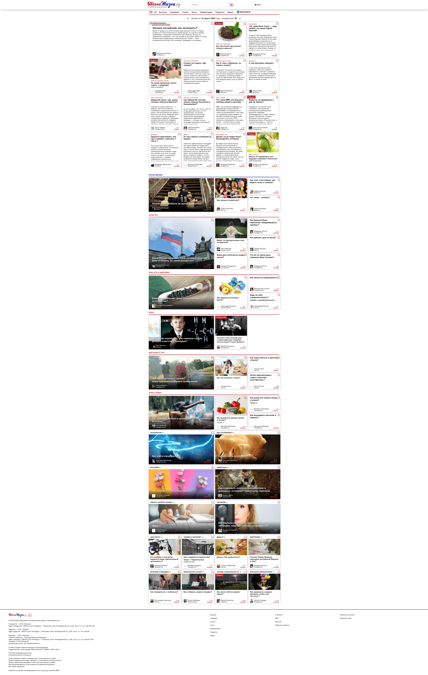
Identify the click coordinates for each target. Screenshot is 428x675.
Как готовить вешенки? (232, 456)
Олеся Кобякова (260, 208)
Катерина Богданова (227, 164)
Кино (151, 312)
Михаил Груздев (260, 600)
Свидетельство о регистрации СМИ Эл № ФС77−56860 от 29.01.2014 (34, 649)
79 (210, 208)
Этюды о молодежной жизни (262, 300)
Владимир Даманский (163, 164)
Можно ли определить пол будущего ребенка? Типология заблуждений (263, 158)
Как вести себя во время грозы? (228, 592)
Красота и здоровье (159, 272)
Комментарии (206, 12)
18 (210, 460)
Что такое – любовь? (260, 197)
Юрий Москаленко (227, 346)
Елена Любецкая (194, 600)
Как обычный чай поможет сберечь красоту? (228, 47)
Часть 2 (253, 403)
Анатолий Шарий (162, 207)
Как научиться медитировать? (264, 277)
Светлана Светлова (230, 460)
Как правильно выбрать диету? (228, 298)
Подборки (174, 12)
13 (276, 164)
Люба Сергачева (227, 208)
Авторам (278, 621)
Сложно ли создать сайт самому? (195, 64)
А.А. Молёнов (161, 425)
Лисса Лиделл (160, 127)
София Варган (161, 530)
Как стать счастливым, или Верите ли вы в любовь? (262, 181)
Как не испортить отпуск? (228, 377)
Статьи (185, 12)
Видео (230, 12)
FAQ (276, 618)
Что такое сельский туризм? (168, 378)
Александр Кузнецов (228, 306)
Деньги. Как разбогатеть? (228, 557)
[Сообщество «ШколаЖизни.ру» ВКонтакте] (243, 12)
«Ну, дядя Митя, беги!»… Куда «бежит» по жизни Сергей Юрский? (263, 28)
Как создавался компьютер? (197, 557)
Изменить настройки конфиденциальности (24, 670)
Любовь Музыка (260, 248)
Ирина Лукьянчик (227, 600)
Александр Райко (194, 90)
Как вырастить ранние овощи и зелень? (230, 418)
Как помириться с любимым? (164, 591)
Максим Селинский (164, 53)
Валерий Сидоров (194, 565)
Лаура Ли (223, 127)
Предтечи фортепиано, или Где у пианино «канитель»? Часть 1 (163, 138)
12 (276, 91)
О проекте (279, 615)
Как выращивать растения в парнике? (263, 416)
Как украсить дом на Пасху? (263, 237)
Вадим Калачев (259, 191)
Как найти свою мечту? (165, 456)
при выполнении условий (45, 662)
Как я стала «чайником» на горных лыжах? (228, 64)
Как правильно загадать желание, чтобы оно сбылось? (261, 593)
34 (211, 128)
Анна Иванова (226, 248)
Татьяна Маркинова (228, 565)
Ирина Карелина (226, 90)
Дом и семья (155, 392)
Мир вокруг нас (157, 352)
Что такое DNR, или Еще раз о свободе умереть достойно (230, 100)
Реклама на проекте (347, 615)
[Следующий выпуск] (240, 18)
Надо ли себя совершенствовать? (259, 296)
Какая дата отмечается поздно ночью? (231, 256)
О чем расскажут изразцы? (261, 63)
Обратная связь (346, 618)
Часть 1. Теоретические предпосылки (194, 561)
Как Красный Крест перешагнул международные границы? (263, 222)
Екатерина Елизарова (164, 305)
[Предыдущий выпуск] (188, 18)
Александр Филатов (261, 306)
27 (243, 54)
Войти (258, 4)
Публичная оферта (282, 625)
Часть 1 (156, 526)
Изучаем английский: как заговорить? (175, 27)
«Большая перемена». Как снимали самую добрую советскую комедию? (177, 339)
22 (276, 530)
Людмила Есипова (229, 530)
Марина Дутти (228, 495)
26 (278, 386)
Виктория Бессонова (261, 288)
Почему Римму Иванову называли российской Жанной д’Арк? (264, 559)
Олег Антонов (259, 386)
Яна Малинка (161, 345)
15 (278, 191)
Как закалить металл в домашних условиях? (171, 420)
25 (245, 600)
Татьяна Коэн (226, 386)
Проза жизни (156, 175)
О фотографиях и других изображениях (23, 658)
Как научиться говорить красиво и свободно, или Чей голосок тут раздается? (243, 524)
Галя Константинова (260, 127)
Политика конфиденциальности (20, 653)
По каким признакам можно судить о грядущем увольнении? (164, 84)
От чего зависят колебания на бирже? (197, 137)
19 (278, 289)
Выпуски (163, 12)
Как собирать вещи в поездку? (198, 591)
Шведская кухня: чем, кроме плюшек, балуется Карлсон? (164, 100)
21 (178, 128)
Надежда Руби (160, 90)
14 (278, 209)
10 (245, 266)
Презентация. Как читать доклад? (171, 522)
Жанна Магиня (225, 53)
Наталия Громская (163, 495)
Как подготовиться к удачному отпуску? (264, 358)
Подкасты (219, 12)
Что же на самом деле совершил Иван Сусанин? (262, 256)
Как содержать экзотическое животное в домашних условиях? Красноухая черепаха (244, 489)
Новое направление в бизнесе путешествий (175, 381)
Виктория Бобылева (228, 426)
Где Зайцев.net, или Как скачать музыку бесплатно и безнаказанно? (197, 101)
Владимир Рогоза (259, 53)
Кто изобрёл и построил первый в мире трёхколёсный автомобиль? (164, 559)
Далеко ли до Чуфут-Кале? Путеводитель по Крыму (228, 137)
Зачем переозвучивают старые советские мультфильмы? (261, 377)
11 (210, 305)
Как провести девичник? (228, 200)
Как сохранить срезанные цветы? (172, 490)
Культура (153, 215)
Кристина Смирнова (195, 164)
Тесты (194, 12)
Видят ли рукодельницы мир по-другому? (230, 241)
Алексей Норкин (194, 127)
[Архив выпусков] (236, 18)
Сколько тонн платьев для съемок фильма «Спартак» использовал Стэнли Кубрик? (230, 339)
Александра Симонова (162, 600)
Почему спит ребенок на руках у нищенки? (177, 203)
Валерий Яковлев (160, 565)
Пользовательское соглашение (20, 655)
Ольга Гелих (257, 90)
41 (243, 128)
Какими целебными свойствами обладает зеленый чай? (176, 299)
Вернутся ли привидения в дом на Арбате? (261, 100)
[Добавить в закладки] (212, 23)
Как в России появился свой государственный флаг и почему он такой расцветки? (179, 259)
